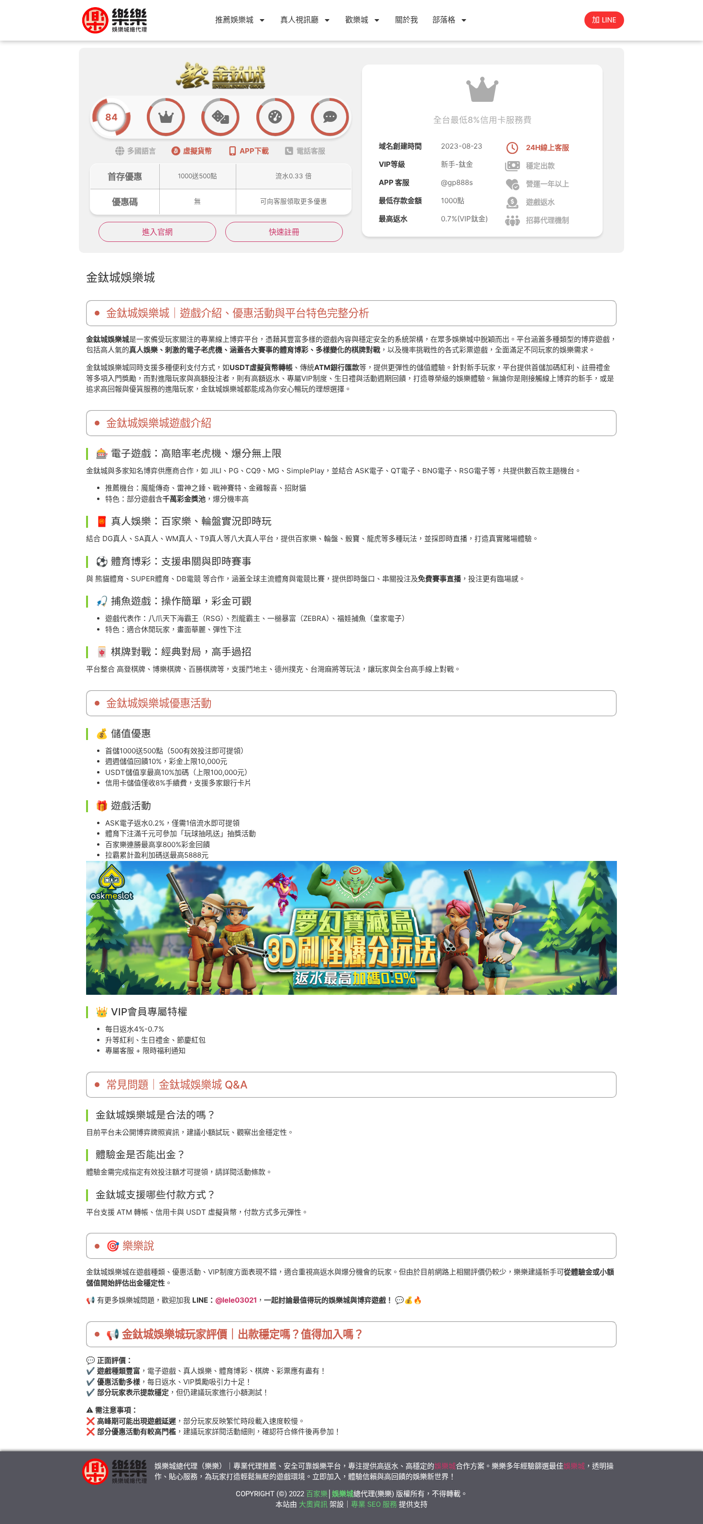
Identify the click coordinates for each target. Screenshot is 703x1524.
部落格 (443, 19)
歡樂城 (356, 19)
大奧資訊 (313, 1504)
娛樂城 (445, 1466)
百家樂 (317, 1494)
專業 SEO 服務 (374, 1504)
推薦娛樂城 (234, 19)
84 (111, 117)
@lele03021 (236, 1300)
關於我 (406, 19)
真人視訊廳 (299, 19)
